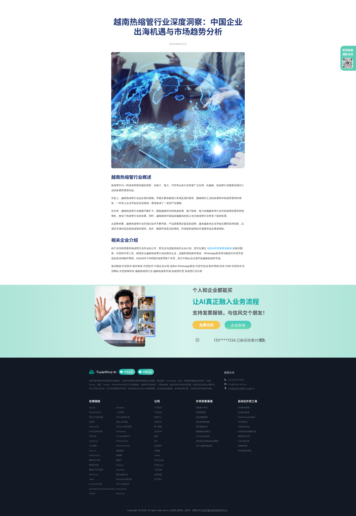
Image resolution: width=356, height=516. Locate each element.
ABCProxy (93, 474)
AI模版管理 (242, 445)
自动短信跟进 (243, 412)
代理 (156, 421)
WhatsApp (159, 460)
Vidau (91, 479)
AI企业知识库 (243, 441)
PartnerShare (95, 412)
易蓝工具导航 (122, 421)
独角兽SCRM (95, 460)
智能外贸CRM (244, 436)
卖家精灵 (120, 450)
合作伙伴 (158, 431)
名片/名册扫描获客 (204, 445)
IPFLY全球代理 (122, 484)
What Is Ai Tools (123, 445)
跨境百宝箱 (94, 465)
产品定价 (158, 412)
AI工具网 (93, 445)
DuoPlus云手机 (95, 484)
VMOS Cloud (122, 441)
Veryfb (92, 407)
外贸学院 (158, 474)
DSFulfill (92, 436)
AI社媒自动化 (243, 426)
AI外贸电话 (242, 421)
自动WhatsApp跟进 (246, 417)
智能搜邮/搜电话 (203, 431)
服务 (156, 436)
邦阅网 (119, 455)
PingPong (158, 465)
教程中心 (158, 417)
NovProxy (120, 493)
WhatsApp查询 (202, 436)
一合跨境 (120, 412)
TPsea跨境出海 (122, 417)
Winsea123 (94, 426)
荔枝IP (119, 460)
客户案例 (158, 426)
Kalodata (120, 407)
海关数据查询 (202, 426)
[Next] (262, 340)
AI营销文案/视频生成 (247, 431)
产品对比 (158, 407)
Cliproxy (120, 465)
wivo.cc (92, 450)
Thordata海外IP (123, 436)
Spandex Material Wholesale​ (102, 488)
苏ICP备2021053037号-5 (214, 510)
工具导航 (158, 469)
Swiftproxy (121, 431)
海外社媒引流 (122, 474)
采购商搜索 (201, 412)
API (155, 441)
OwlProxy (93, 441)
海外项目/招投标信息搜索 (207, 441)
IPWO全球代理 (95, 431)
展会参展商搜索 (203, 421)
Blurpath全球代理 (124, 479)
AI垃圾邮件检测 (244, 450)
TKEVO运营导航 (96, 417)
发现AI (92, 421)
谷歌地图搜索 (202, 417)
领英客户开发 (202, 407)
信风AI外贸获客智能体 (219, 248)
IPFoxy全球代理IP (124, 426)
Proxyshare (121, 488)
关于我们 (158, 479)
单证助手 (158, 445)
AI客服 (157, 450)
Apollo (157, 455)
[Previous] (197, 340)
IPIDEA (92, 493)
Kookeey (120, 469)
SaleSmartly (94, 455)
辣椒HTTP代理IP (96, 469)
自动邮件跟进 (243, 407)
